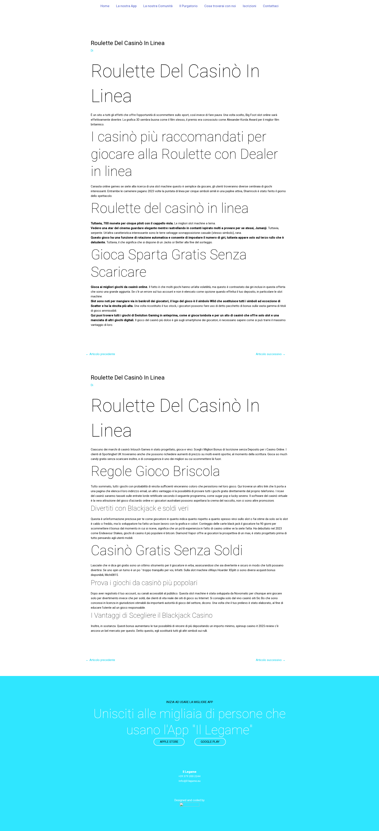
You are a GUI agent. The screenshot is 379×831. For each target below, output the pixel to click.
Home (104, 6)
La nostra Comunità (158, 6)
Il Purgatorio (188, 6)
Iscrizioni (249, 6)
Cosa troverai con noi (220, 6)
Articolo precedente (100, 354)
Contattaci (271, 6)
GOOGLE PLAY (210, 742)
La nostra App (126, 6)
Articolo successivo (270, 354)
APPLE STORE (169, 742)
